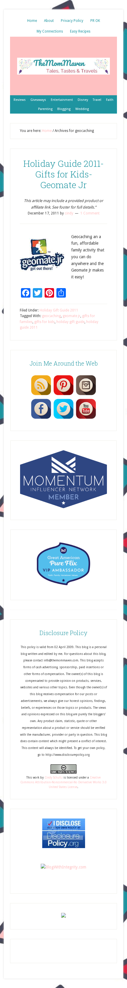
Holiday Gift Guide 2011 (59, 310)
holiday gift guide (70, 322)
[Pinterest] (63, 395)
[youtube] (86, 418)
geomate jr (71, 316)
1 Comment (90, 213)
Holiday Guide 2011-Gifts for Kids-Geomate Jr (63, 174)
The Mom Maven (63, 66)
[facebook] (41, 418)
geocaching (51, 316)
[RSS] (41, 395)
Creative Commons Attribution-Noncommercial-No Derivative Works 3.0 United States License (63, 782)
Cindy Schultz (54, 777)
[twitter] (63, 418)
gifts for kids (44, 322)
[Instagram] (86, 395)
